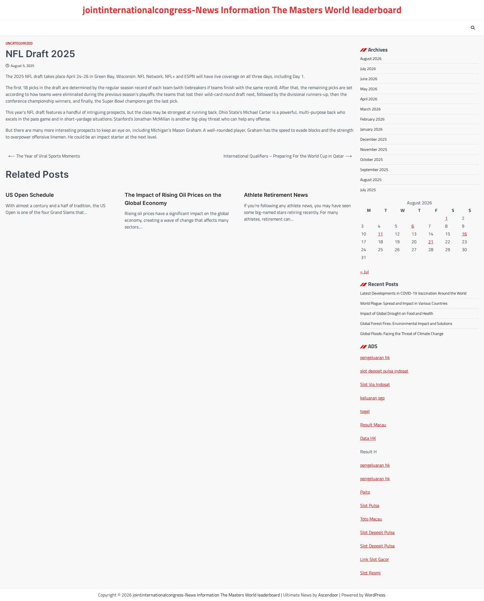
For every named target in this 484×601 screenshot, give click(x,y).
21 (430, 241)
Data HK (368, 438)
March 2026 (370, 109)
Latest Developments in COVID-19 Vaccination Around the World (413, 293)
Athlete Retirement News (276, 195)
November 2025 (373, 149)
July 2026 (368, 68)
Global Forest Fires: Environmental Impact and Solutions (406, 323)
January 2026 (371, 129)
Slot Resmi (370, 572)
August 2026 (370, 58)
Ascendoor (328, 594)
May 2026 (368, 89)
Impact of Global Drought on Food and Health (396, 313)
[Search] (473, 28)
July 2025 (368, 190)
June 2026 (368, 79)
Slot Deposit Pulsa (377, 532)
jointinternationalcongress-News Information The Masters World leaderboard (242, 10)
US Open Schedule (30, 195)
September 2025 (374, 169)
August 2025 (370, 179)
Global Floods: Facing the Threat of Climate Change (401, 333)
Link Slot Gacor (374, 559)
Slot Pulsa (369, 505)
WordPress (375, 594)
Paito (365, 492)
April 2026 (368, 99)
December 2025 (373, 139)
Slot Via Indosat (375, 384)
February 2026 (372, 119)
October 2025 (371, 159)
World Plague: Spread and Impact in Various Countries (404, 303)
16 (464, 233)
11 (380, 233)
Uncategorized (19, 43)
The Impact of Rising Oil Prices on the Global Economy (173, 199)
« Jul (364, 271)
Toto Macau (371, 519)
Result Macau (373, 424)
